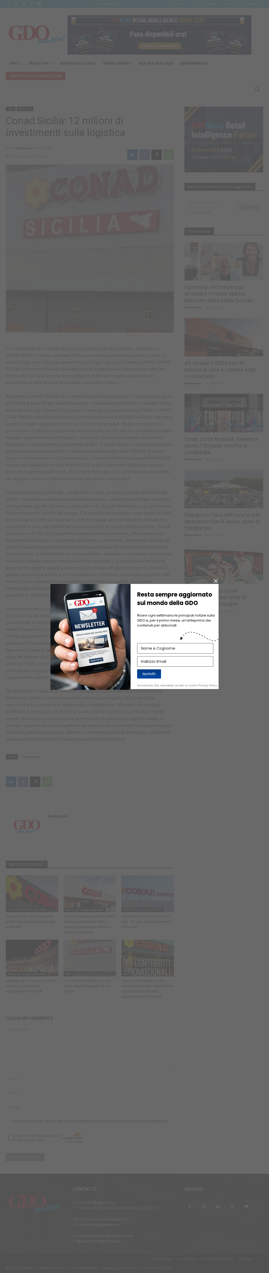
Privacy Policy (207, 685)
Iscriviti (149, 673)
